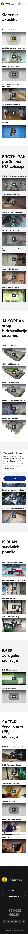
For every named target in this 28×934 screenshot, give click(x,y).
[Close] (26, 451)
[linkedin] (12, 921)
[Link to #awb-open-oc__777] (24, 4)
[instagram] (8, 921)
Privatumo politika (8, 930)
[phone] (23, 921)
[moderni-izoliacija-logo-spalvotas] (7, 3)
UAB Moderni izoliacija (17, 929)
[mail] (19, 921)
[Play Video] (14, 38)
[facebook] (4, 921)
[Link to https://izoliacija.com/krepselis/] (19, 3)
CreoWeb (22, 930)
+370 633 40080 (14, 912)
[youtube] (15, 921)
